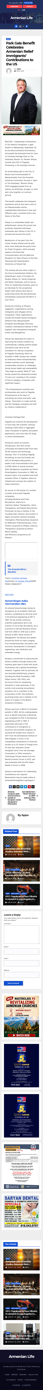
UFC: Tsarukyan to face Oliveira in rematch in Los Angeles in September (21, 899)
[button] (23, 26)
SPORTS (24, 893)
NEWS (8, 39)
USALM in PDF (33, 1374)
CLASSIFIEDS (26, 1385)
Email (6, 958)
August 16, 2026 (14, 1292)
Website (6, 970)
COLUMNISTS (11, 1380)
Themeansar (21, 1369)
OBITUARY (9, 595)
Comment (7, 924)
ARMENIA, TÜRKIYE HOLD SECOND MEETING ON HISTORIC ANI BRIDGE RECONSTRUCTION (19, 1340)
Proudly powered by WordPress (14, 1366)
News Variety (15, 893)
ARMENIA (14, 1374)
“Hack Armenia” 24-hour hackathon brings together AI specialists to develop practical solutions (21, 876)
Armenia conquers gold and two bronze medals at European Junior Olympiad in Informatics (14, 798)
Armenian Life (21, 18)
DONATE (30, 6)
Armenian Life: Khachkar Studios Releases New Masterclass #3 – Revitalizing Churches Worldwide (20, 852)
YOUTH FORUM (15, 869)
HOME (7, 1374)
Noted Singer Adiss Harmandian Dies (16, 602)
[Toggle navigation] (20, 26)
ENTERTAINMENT (31, 1380)
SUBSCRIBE (14, 6)
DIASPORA (22, 1374)
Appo (19, 69)
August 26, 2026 (14, 1267)
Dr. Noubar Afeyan (23, 581)
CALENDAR (16, 1385)
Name (6, 947)
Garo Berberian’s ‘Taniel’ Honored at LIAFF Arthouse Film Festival (28, 796)
